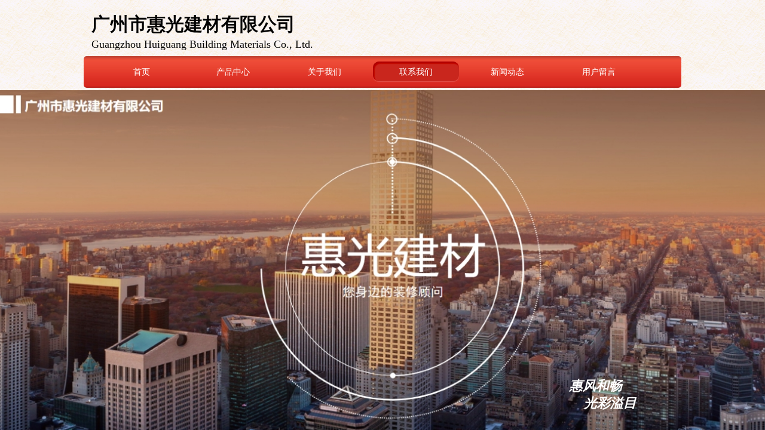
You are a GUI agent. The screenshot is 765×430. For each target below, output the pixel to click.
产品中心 (233, 71)
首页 (141, 71)
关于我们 (324, 71)
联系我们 (416, 71)
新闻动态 (507, 71)
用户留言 (599, 71)
